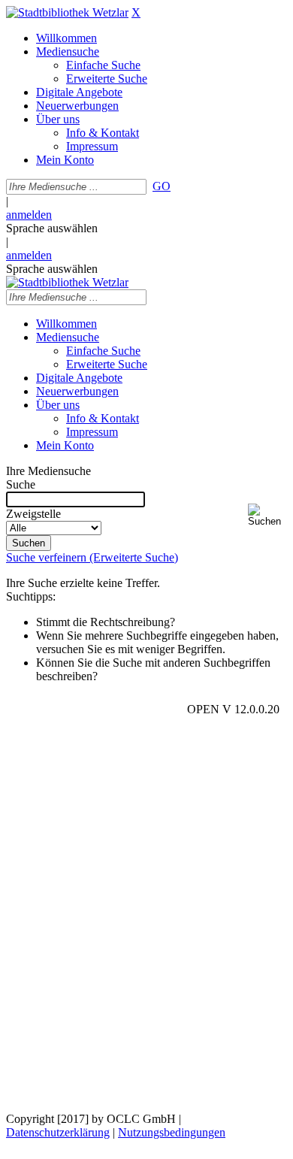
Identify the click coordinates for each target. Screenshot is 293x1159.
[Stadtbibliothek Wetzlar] (67, 12)
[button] (267, 515)
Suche (20, 484)
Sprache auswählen (52, 228)
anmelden (29, 214)
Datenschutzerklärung (58, 1132)
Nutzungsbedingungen (171, 1132)
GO (162, 186)
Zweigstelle (33, 513)
